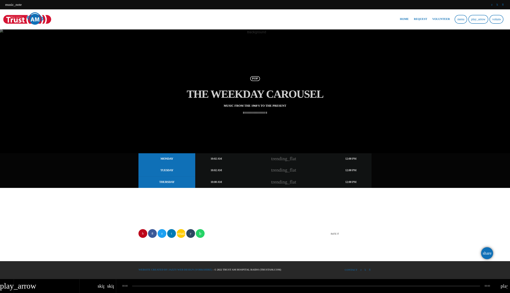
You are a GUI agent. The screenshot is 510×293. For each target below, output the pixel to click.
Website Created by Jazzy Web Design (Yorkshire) (175, 269)
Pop (255, 78)
